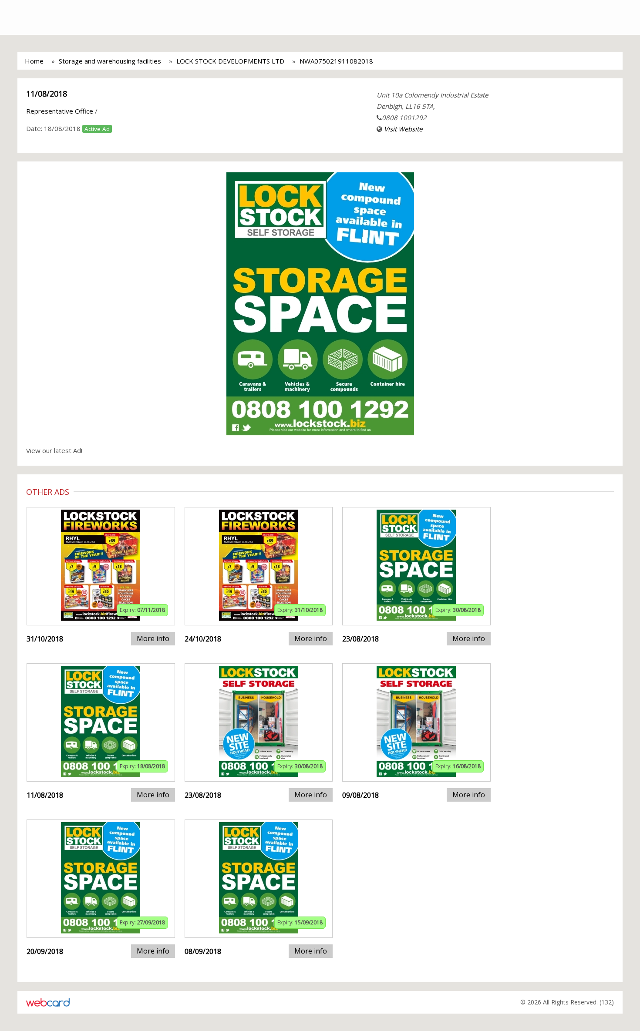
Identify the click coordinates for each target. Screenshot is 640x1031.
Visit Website (403, 128)
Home (34, 61)
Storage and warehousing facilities (110, 61)
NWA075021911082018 (336, 61)
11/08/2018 (46, 93)
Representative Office (59, 111)
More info (153, 638)
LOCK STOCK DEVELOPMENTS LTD (230, 61)
